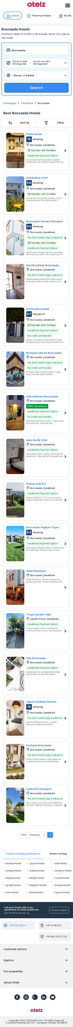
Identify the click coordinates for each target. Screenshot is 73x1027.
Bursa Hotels (36, 892)
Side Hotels (61, 863)
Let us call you (53, 925)
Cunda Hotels (62, 878)
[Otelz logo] (36, 6)
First (24, 834)
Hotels (15, 15)
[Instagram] (26, 997)
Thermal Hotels (41, 15)
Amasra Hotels (62, 885)
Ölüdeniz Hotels (63, 870)
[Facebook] (17, 997)
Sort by (24, 122)
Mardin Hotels (36, 878)
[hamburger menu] (68, 5)
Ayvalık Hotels (13, 885)
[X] (35, 997)
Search (36, 88)
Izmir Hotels (11, 892)
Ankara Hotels (36, 870)
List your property (59, 910)
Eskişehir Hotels (37, 885)
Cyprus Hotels (62, 892)
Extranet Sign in (18, 925)
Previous (35, 834)
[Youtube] (52, 997)
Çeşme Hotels (37, 863)
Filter (60, 122)
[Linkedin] (44, 997)
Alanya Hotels (12, 878)
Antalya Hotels (13, 870)
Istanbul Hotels (13, 863)
